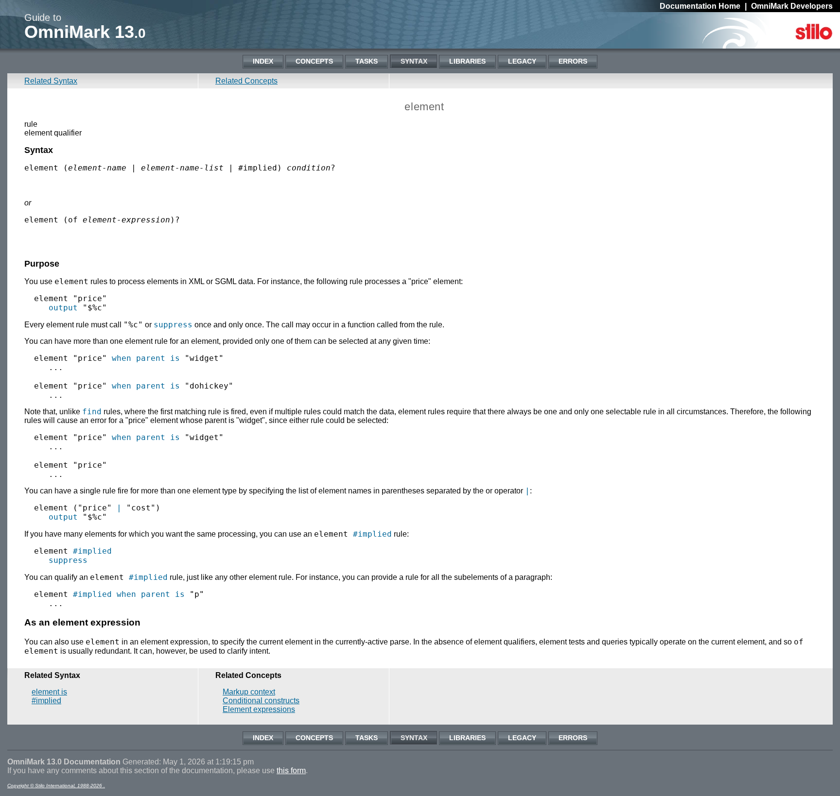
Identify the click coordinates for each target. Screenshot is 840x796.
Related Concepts (246, 81)
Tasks (366, 61)
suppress (173, 324)
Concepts (314, 61)
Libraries (467, 61)
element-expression (126, 219)
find (92, 411)
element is (49, 692)
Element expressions (259, 709)
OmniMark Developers (792, 6)
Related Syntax (50, 81)
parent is (158, 358)
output (63, 307)
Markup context (249, 692)
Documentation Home (700, 6)
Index (263, 61)
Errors (573, 61)
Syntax (414, 61)
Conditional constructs (261, 700)
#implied (372, 534)
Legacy (522, 61)
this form (291, 770)
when (121, 358)
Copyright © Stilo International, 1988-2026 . (56, 785)
